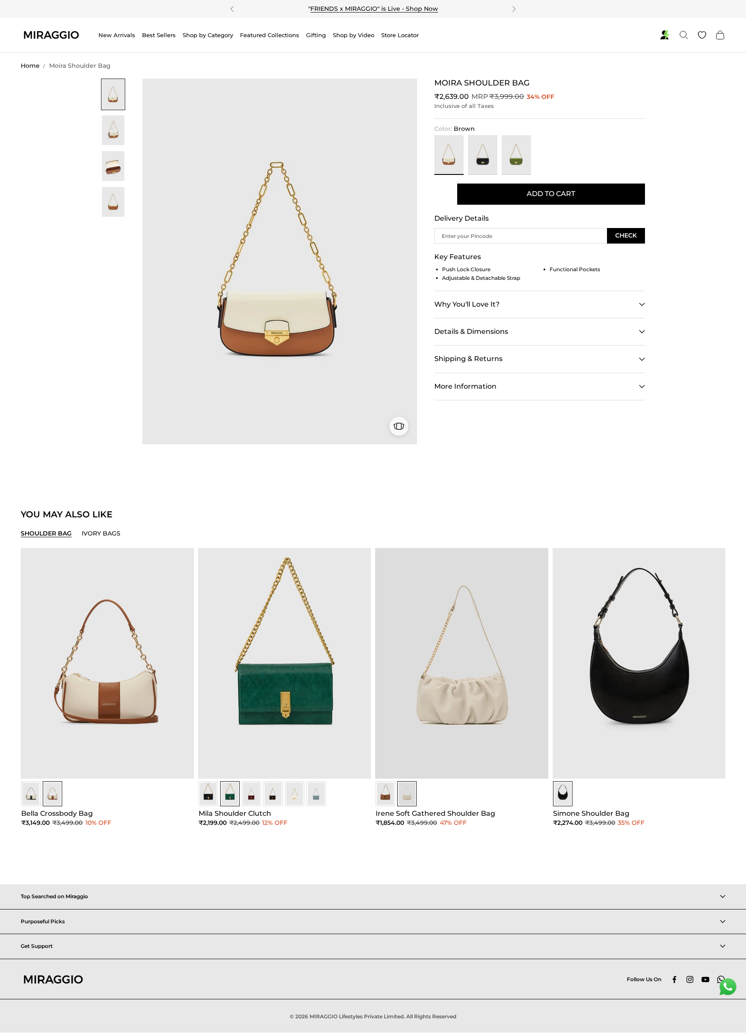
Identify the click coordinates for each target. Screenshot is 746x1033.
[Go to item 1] (113, 94)
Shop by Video (353, 35)
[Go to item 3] (113, 166)
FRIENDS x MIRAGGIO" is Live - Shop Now (374, 9)
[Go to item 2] (113, 130)
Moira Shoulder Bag (80, 66)
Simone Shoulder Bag (591, 813)
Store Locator (400, 35)
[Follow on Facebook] (674, 979)
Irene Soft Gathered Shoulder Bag (435, 813)
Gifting (316, 35)
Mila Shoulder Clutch (235, 813)
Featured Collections (269, 35)
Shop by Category (208, 35)
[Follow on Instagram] (690, 979)
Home (30, 66)
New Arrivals (116, 35)
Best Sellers (159, 35)
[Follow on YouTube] (705, 979)
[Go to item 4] (113, 202)
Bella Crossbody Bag (57, 813)
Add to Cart (551, 194)
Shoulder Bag (46, 533)
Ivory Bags (101, 533)
